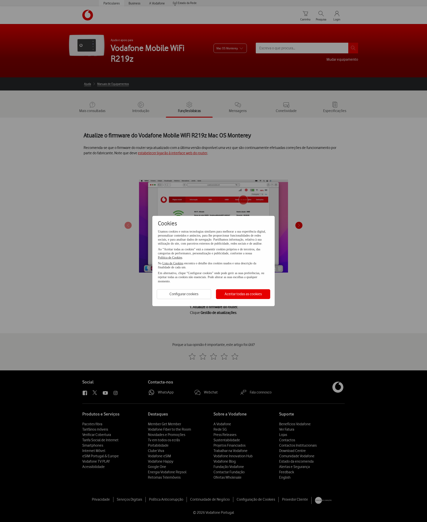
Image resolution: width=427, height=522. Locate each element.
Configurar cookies (183, 294)
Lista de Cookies (172, 263)
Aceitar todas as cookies (243, 294)
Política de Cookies (170, 257)
